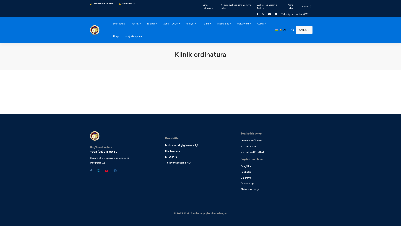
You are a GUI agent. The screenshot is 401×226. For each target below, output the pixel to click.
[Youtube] (107, 171)
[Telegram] (115, 171)
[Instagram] (98, 171)
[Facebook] (91, 171)
